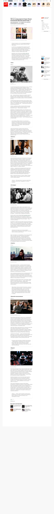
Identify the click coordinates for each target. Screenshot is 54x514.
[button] (21, 74)
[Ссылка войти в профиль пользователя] (50, 0)
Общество (45, 60)
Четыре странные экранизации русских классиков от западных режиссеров (28, 410)
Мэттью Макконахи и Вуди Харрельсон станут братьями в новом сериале (47, 63)
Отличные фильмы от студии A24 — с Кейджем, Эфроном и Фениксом (17, 409)
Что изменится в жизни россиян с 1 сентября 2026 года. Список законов (47, 58)
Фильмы (11, 17)
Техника (45, 76)
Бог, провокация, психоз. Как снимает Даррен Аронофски (17, 405)
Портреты (15, 406)
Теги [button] (13, 399)
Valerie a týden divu (26, 53)
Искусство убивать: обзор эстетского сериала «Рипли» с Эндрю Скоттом (28, 406)
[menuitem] (15, 1)
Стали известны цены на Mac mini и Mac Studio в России (47, 75)
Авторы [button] (11, 399)
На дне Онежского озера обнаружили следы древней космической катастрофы (47, 71)
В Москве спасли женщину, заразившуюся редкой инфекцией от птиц (47, 67)
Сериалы (26, 407)
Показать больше (46, 31)
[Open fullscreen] (31, 67)
